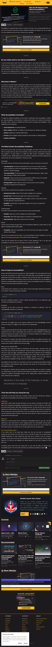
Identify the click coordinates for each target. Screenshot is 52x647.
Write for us (25, 620)
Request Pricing (23, 514)
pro (48, 2)
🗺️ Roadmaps (27, 1)
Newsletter (24, 618)
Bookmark (9, 24)
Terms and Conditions (41, 618)
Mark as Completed (18, 24)
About (37, 624)
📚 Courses (29, 3)
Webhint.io (4, 418)
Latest (6, 627)
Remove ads (5, 107)
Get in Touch (25, 622)
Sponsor (38, 629)
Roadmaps (7, 620)
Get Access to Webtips (26, 49)
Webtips (7, 629)
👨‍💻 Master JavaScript (15, 1)
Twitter (23, 624)
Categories (8, 618)
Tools (6, 624)
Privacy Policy (39, 620)
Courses (7, 622)
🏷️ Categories (37, 1)
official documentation (14, 237)
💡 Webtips (21, 3)
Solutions (7, 631)
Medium (24, 627)
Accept (25, 643)
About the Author (40, 627)
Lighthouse (4, 401)
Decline (20, 643)
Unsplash (24, 631)
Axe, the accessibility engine (8, 430)
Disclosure (38, 622)
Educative (24, 629)
